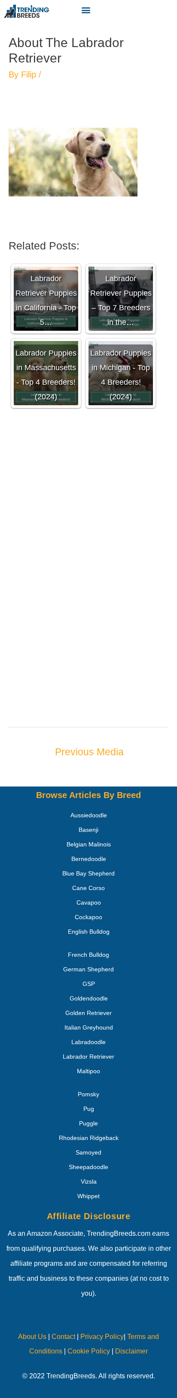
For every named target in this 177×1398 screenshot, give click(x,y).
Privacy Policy (102, 1336)
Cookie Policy (88, 1351)
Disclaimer (131, 1351)
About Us (32, 1336)
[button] (86, 10)
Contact (62, 1336)
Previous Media (89, 751)
